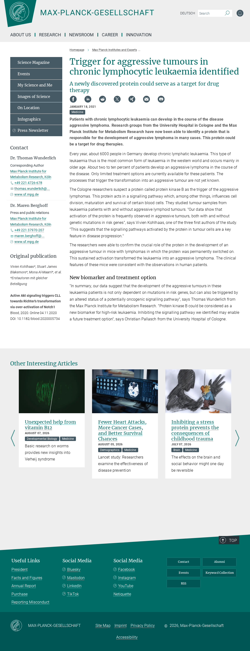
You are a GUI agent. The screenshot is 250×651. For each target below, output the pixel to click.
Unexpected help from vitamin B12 (50, 425)
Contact (183, 562)
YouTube (125, 586)
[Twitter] (117, 99)
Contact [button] (19, 148)
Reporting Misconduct (30, 602)
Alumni (219, 562)
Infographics (29, 119)
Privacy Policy (143, 625)
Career (110, 35)
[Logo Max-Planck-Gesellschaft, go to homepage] (91, 17)
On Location (29, 107)
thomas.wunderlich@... (32, 189)
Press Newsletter (33, 130)
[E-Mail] (146, 99)
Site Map (103, 625)
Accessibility (127, 637)
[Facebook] (73, 99)
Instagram (127, 577)
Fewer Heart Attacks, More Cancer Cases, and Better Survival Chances (122, 430)
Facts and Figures (26, 577)
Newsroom (81, 35)
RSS (183, 583)
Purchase (19, 594)
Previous (13, 438)
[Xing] (131, 99)
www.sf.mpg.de (26, 194)
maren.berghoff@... (29, 236)
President (19, 569)
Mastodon (76, 577)
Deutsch (187, 13)
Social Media (77, 561)
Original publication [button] (33, 256)
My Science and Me (35, 85)
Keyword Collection (220, 572)
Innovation (139, 35)
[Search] (227, 13)
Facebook (126, 569)
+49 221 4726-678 (28, 183)
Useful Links (25, 561)
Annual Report (23, 586)
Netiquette (122, 594)
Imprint (121, 625)
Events (24, 74)
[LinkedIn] (88, 99)
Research (50, 35)
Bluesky (74, 569)
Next (237, 438)
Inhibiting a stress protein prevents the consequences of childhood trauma (195, 430)
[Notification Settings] (240, 13)
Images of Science (34, 96)
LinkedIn (74, 586)
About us (20, 35)
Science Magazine (34, 62)
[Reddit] (102, 99)
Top (233, 540)
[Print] (161, 99)
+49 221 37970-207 (29, 230)
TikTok (73, 594)
